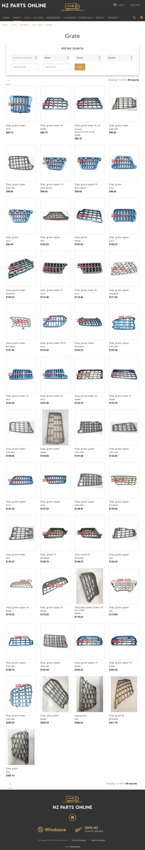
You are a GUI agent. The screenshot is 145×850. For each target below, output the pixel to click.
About (100, 17)
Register (135, 5)
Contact (113, 17)
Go (80, 67)
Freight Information (98, 840)
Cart (141, 17)
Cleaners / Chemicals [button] (78, 17)
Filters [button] (38, 17)
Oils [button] (27, 17)
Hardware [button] (53, 17)
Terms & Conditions (79, 840)
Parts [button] (17, 17)
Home (6, 17)
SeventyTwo (75, 847)
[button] (25, 57)
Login (121, 5)
